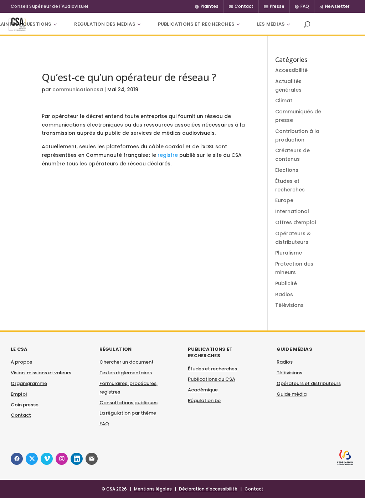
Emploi (19, 394)
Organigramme (29, 383)
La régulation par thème (127, 413)
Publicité (286, 283)
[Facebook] (17, 459)
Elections (286, 170)
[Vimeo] (47, 459)
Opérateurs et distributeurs (309, 383)
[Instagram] (62, 459)
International (292, 211)
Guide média (292, 394)
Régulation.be (204, 400)
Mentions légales (153, 489)
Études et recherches (212, 368)
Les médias (271, 24)
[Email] (92, 459)
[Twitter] (32, 459)
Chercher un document (126, 362)
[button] (307, 24)
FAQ (104, 423)
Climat (283, 100)
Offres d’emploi (295, 222)
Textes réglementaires (125, 372)
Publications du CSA (211, 379)
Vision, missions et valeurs (41, 372)
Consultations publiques (128, 402)
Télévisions (289, 305)
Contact (21, 415)
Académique (203, 389)
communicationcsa (77, 89)
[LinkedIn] (77, 459)
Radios (284, 294)
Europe (284, 200)
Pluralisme (288, 252)
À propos (21, 362)
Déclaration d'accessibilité (208, 489)
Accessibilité (291, 70)
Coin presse (24, 404)
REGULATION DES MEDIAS (104, 24)
